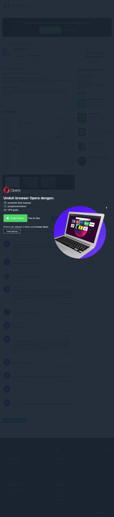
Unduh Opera (17, 218)
